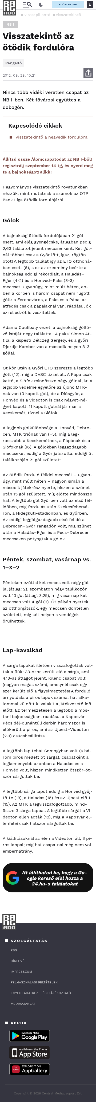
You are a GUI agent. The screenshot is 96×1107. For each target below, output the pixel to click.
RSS (14, 950)
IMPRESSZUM (21, 972)
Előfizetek (68, 4)
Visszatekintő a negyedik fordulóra (51, 137)
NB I (10, 24)
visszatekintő (68, 15)
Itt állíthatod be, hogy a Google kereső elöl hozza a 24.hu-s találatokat (54, 878)
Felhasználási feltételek (34, 982)
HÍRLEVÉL (18, 961)
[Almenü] (27, 4)
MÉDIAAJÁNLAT (23, 1004)
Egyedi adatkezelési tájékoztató (41, 993)
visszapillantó (37, 15)
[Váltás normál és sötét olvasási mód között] (41, 5)
